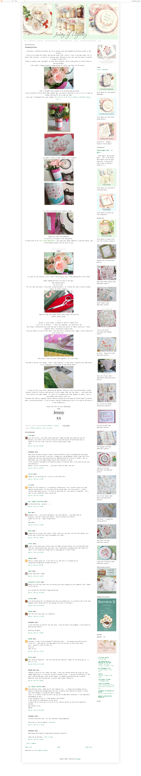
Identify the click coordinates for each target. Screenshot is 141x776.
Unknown (30, 558)
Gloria (30, 657)
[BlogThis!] (64, 425)
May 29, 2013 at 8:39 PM (35, 552)
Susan (30, 571)
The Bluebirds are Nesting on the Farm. (105, 662)
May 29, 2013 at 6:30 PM (35, 506)
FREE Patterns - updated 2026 (36, 40)
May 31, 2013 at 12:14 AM (36, 725)
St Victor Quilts (103, 657)
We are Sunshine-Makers (105, 693)
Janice (100, 674)
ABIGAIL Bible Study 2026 (66, 40)
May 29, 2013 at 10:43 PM (36, 605)
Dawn (29, 512)
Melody (30, 611)
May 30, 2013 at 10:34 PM (36, 710)
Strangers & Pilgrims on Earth (106, 691)
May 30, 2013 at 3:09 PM (35, 680)
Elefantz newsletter (35, 428)
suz (29, 485)
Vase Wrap (49, 428)
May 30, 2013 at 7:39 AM (35, 651)
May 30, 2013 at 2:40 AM (35, 633)
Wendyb (30, 638)
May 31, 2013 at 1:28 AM (35, 739)
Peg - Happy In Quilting (35, 501)
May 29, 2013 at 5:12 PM (35, 479)
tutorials (76, 40)
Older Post (89, 747)
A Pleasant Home (103, 681)
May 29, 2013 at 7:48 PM (35, 537)
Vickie (30, 543)
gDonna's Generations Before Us (105, 696)
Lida (29, 435)
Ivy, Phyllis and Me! (34, 686)
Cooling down (102, 659)
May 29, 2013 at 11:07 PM (36, 616)
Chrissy (30, 474)
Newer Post (28, 747)
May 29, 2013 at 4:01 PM (35, 446)
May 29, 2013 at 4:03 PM (35, 468)
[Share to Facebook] (67, 425)
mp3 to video (49, 737)
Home (25, 40)
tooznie (30, 598)
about (99, 40)
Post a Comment (31, 743)
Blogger (78, 759)
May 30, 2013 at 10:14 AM (36, 664)
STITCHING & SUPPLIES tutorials (88, 40)
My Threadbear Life (104, 668)
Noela (30, 530)
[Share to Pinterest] (69, 425)
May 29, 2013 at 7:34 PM (35, 525)
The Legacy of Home (104, 679)
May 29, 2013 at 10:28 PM (36, 592)
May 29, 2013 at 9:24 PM (35, 576)
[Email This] (63, 425)
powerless (52, 722)
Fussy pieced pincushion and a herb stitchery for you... (106, 686)
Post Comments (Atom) (40, 750)
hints (44, 428)
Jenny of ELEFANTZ (104, 683)
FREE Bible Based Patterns (51, 40)
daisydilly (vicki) (34, 582)
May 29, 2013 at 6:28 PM (35, 495)
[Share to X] (66, 425)
